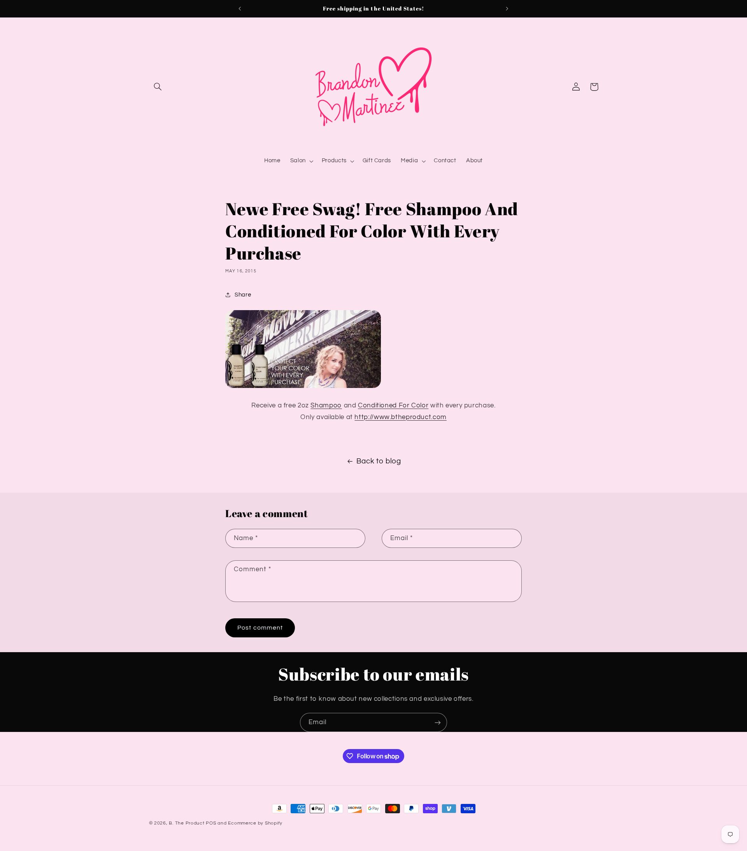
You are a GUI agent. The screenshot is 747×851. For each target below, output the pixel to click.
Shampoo (326, 405)
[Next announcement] (507, 8)
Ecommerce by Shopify (255, 823)
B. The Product (186, 823)
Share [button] (243, 295)
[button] (158, 87)
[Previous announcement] (240, 8)
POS (211, 823)
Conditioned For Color (393, 405)
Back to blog (378, 461)
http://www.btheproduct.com (400, 417)
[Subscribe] (438, 722)
